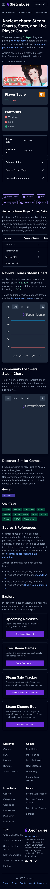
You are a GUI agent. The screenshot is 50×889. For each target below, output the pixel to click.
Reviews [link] (30, 197)
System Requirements (17, 178)
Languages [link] (11, 203)
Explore (7, 866)
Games (11, 12)
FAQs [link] (44, 203)
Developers (9, 810)
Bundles (7, 765)
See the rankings (23, 634)
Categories (9, 799)
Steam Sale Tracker (36, 793)
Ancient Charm (25, 12)
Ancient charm (18, 40)
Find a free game (23, 663)
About (32, 883)
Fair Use (23, 883)
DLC (5, 754)
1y (22, 306)
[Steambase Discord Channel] (26, 861)
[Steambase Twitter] (35, 861)
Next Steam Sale (12, 855)
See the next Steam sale (23, 692)
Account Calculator (13, 860)
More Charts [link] (29, 203)
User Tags (8, 804)
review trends (18, 47)
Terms (14, 883)
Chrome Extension (13, 834)
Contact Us (42, 883)
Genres (7, 793)
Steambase (30, 836)
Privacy (6, 883)
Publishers (8, 816)
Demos (7, 760)
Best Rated (32, 749)
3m (8, 306)
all (28, 306)
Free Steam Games (36, 808)
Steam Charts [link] (12, 197)
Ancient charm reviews (23, 298)
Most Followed (34, 760)
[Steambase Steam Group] (31, 861)
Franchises (8, 821)
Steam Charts (10, 771)
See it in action (23, 724)
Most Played (32, 754)
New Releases (33, 765)
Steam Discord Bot (13, 840)
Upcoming (31, 771)
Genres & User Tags (16, 170)
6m (15, 306)
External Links (13, 162)
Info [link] (42, 197)
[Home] (3, 12)
